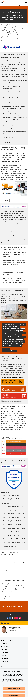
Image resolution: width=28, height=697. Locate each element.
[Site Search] (23, 2)
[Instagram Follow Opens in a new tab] (17, 618)
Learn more (5, 433)
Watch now (5, 102)
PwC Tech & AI (8, 5)
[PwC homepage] (2, 2)
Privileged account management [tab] (8, 570)
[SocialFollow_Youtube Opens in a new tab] (15, 618)
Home (2, 5)
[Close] (25, 671)
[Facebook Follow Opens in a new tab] (10, 618)
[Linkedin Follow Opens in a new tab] (7, 618)
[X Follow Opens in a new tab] (12, 618)
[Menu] (26, 2)
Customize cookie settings (13, 688)
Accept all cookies (13, 695)
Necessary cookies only (13, 691)
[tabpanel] (14, 589)
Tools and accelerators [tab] (20, 570)
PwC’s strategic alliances (19, 5)
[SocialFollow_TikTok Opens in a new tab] (20, 618)
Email (10, 632)
